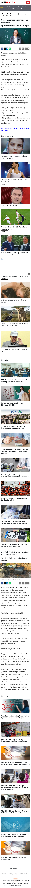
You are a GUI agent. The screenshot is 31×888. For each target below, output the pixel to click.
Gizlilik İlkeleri (23, 873)
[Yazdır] (20, 49)
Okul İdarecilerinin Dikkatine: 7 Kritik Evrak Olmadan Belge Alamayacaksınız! (18, 8)
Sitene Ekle (15, 875)
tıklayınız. (18, 885)
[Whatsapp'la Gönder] (10, 49)
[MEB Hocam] (8, 2)
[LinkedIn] (7, 49)
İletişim (16, 873)
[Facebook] (2, 49)
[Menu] (28, 2)
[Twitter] (5, 49)
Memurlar (12, 14)
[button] (23, 49)
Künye (10, 873)
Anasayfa (5, 14)
